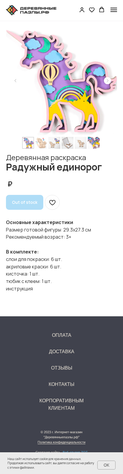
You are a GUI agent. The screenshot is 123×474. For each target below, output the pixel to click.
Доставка (61, 351)
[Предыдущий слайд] (15, 80)
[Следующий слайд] (107, 80)
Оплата (61, 335)
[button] (82, 9)
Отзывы (61, 367)
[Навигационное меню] (113, 10)
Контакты (61, 384)
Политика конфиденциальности (61, 442)
